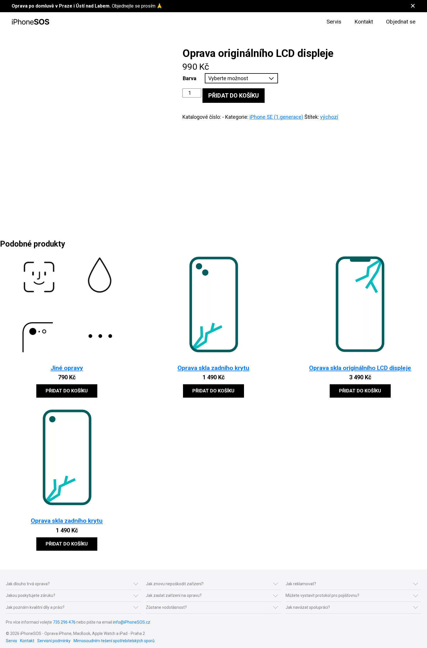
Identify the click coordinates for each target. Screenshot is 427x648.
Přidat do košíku (233, 95)
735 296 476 (64, 622)
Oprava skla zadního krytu (213, 367)
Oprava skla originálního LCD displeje (360, 367)
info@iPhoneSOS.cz (131, 622)
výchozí (329, 117)
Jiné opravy (67, 367)
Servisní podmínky (54, 640)
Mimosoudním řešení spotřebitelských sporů (114, 640)
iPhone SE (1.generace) (276, 117)
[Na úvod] (30, 22)
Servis (333, 21)
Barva (189, 78)
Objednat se (400, 21)
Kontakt (363, 21)
